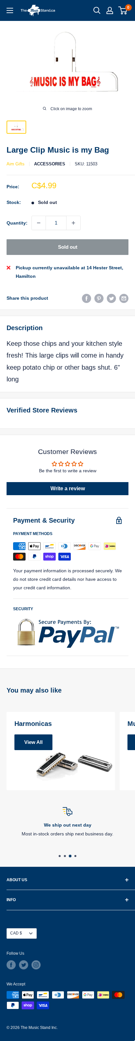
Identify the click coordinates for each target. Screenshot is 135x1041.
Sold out (67, 247)
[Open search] (97, 10)
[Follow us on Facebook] (11, 964)
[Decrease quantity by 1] (39, 223)
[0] (123, 10)
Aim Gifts (16, 163)
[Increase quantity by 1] (73, 223)
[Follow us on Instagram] (36, 964)
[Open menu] (10, 10)
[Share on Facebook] (86, 298)
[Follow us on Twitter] (23, 964)
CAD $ (16, 933)
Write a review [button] (67, 488)
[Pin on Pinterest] (99, 298)
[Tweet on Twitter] (111, 298)
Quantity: (17, 223)
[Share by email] (123, 298)
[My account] (109, 10)
